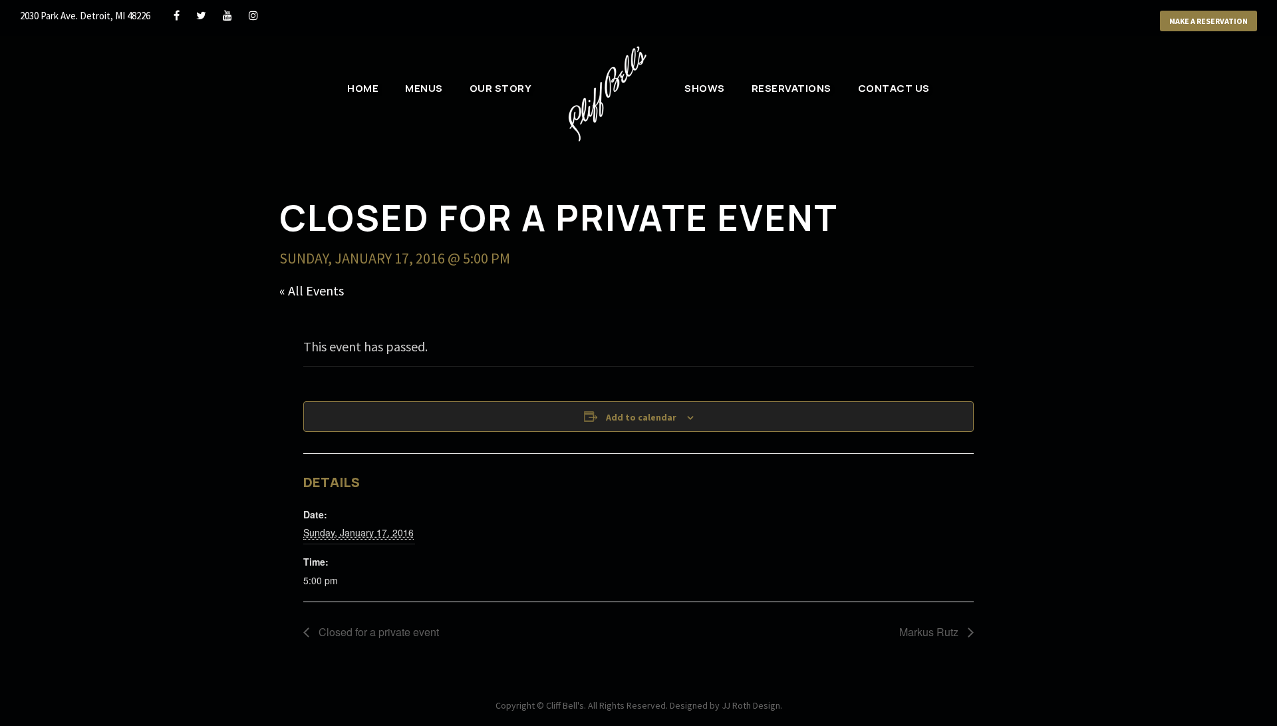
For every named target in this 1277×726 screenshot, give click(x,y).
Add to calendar (641, 417)
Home (362, 88)
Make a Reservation (1208, 21)
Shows (704, 88)
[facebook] (177, 15)
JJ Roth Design (751, 705)
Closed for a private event (377, 631)
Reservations (791, 88)
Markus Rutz (930, 631)
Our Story (501, 88)
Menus (424, 88)
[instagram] (253, 15)
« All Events (311, 290)
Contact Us (894, 88)
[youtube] (227, 15)
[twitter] (201, 15)
